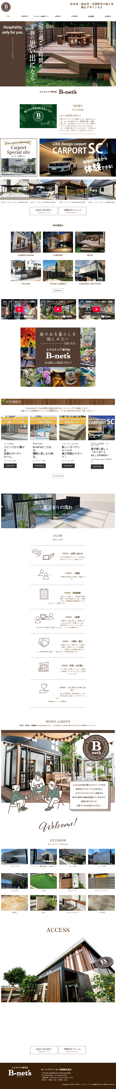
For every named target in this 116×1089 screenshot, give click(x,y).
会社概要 (91, 16)
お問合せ (108, 16)
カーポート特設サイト (41, 16)
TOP (8, 16)
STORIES (74, 16)
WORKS (58, 16)
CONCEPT (24, 16)
